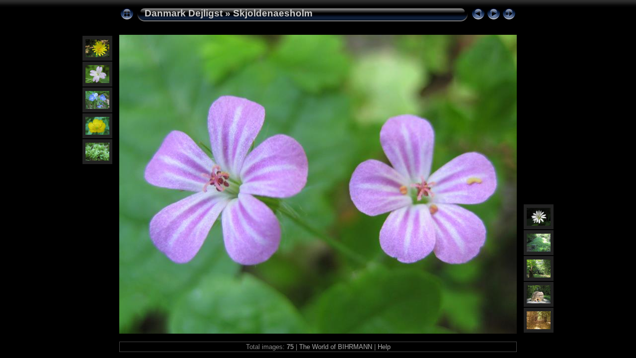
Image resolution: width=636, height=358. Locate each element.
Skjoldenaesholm (273, 13)
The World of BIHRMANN (335, 347)
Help (384, 347)
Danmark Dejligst (184, 13)
